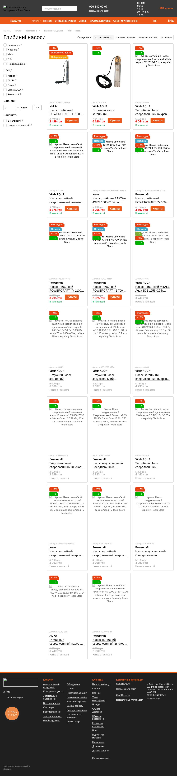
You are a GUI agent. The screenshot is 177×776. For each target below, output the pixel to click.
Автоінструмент (51, 720)
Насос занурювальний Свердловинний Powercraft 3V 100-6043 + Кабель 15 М (152, 557)
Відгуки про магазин (98, 736)
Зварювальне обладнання (50, 697)
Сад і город (49, 707)
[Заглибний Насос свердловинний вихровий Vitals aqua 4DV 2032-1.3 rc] (153, 72)
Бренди (83, 20)
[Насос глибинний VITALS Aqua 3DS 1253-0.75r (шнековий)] (153, 248)
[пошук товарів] (74, 8)
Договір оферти (100, 750)
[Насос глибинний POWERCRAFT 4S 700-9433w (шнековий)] (110, 248)
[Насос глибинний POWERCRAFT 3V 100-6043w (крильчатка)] (153, 160)
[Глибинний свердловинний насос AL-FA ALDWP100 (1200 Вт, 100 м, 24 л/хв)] (67, 601)
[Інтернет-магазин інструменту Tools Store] (20, 682)
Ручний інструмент (77, 701)
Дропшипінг (98, 746)
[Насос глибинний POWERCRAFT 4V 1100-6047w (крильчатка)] (67, 248)
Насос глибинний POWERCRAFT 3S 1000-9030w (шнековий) (65, 114)
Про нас (47, 20)
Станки (70, 688)
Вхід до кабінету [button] (101, 684)
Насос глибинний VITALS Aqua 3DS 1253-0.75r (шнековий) (152, 290)
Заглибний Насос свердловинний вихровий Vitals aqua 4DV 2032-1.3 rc (152, 116)
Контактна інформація (98, 724)
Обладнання (73, 684)
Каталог (36, 20)
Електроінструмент (53, 691)
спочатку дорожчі (148, 37)
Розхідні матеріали (77, 710)
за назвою (166, 37)
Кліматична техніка (77, 697)
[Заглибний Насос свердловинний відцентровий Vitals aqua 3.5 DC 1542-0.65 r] (153, 425)
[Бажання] (127, 8)
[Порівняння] (118, 8)
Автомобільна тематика (74, 716)
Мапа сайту (98, 742)
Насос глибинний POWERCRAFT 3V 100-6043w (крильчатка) (151, 202)
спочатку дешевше (126, 37)
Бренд (7, 70)
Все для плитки (51, 703)
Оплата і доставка (100, 20)
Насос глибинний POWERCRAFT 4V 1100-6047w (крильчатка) (65, 290)
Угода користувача (65, 20)
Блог (94, 730)
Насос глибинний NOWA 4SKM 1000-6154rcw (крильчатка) (109, 202)
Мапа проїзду (153, 698)
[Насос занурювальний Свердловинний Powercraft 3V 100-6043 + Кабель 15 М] (153, 513)
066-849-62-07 (98, 6)
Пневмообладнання (77, 693)
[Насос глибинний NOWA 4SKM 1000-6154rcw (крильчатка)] (110, 160)
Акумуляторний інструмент (51, 685)
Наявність (10, 115)
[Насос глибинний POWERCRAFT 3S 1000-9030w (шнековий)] (67, 72)
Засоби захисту (75, 706)
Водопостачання (51, 711)
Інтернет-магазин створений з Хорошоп (16, 767)
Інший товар (73, 721)
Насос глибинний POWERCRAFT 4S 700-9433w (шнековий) (108, 290)
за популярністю (103, 37)
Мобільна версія (15, 697)
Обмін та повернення (125, 20)
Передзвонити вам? (99, 11)
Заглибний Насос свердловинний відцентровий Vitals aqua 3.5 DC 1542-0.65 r (152, 469)
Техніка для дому (52, 716)
